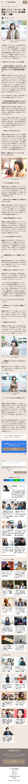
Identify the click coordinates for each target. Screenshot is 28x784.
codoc (25, 454)
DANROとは (14, 771)
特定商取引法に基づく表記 (14, 776)
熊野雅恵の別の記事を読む (8, 555)
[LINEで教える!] (16, 480)
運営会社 (14, 778)
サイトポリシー (14, 774)
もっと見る (14, 761)
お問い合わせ (14, 773)
